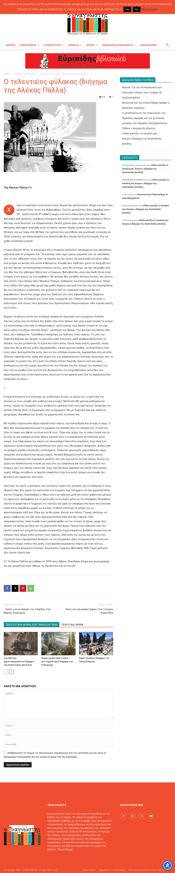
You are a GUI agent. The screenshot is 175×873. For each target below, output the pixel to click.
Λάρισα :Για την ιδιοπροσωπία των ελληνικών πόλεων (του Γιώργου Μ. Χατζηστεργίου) (142, 92)
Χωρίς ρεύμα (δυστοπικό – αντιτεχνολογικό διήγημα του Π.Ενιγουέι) (57, 661)
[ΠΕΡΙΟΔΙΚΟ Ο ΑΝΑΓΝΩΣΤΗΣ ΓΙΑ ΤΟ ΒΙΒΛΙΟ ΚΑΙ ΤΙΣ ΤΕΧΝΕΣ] (87, 23)
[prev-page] (6, 672)
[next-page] (11, 672)
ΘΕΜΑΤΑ (74, 45)
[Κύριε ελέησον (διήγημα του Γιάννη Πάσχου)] (96, 643)
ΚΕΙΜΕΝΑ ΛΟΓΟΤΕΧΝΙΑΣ (25, 73)
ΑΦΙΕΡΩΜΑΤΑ (28, 45)
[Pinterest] (22, 588)
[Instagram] (132, 816)
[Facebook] (7, 588)
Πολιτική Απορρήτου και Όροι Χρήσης (146, 869)
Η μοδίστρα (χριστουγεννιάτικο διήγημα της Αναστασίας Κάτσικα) (19, 661)
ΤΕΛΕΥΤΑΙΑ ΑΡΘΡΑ (72, 624)
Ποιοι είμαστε (89, 869)
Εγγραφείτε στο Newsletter (112, 869)
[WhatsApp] (30, 588)
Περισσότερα (65, 849)
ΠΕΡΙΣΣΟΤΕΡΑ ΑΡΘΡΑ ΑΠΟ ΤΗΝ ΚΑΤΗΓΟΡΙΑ (31, 624)
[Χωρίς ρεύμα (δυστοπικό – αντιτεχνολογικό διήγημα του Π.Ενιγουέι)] (58, 643)
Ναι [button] (127, 9)
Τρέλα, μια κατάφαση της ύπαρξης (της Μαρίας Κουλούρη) (27, 611)
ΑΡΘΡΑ (90, 45)
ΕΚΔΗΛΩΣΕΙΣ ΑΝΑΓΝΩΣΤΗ (117, 45)
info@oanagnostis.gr (74, 856)
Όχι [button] (136, 9)
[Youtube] (151, 816)
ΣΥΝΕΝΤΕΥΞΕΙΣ (52, 45)
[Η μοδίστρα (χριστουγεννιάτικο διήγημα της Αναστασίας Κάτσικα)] (21, 643)
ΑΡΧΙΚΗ (10, 45)
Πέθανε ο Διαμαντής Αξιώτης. (139, 128)
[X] (15, 588)
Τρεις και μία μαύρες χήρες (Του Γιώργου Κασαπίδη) (89, 611)
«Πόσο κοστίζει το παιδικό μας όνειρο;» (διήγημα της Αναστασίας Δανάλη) (141, 138)
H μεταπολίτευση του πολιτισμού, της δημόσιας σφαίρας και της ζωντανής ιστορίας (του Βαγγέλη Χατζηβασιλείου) (144, 118)
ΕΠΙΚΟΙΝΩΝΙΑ (148, 45)
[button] (167, 45)
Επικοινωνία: (55, 856)
